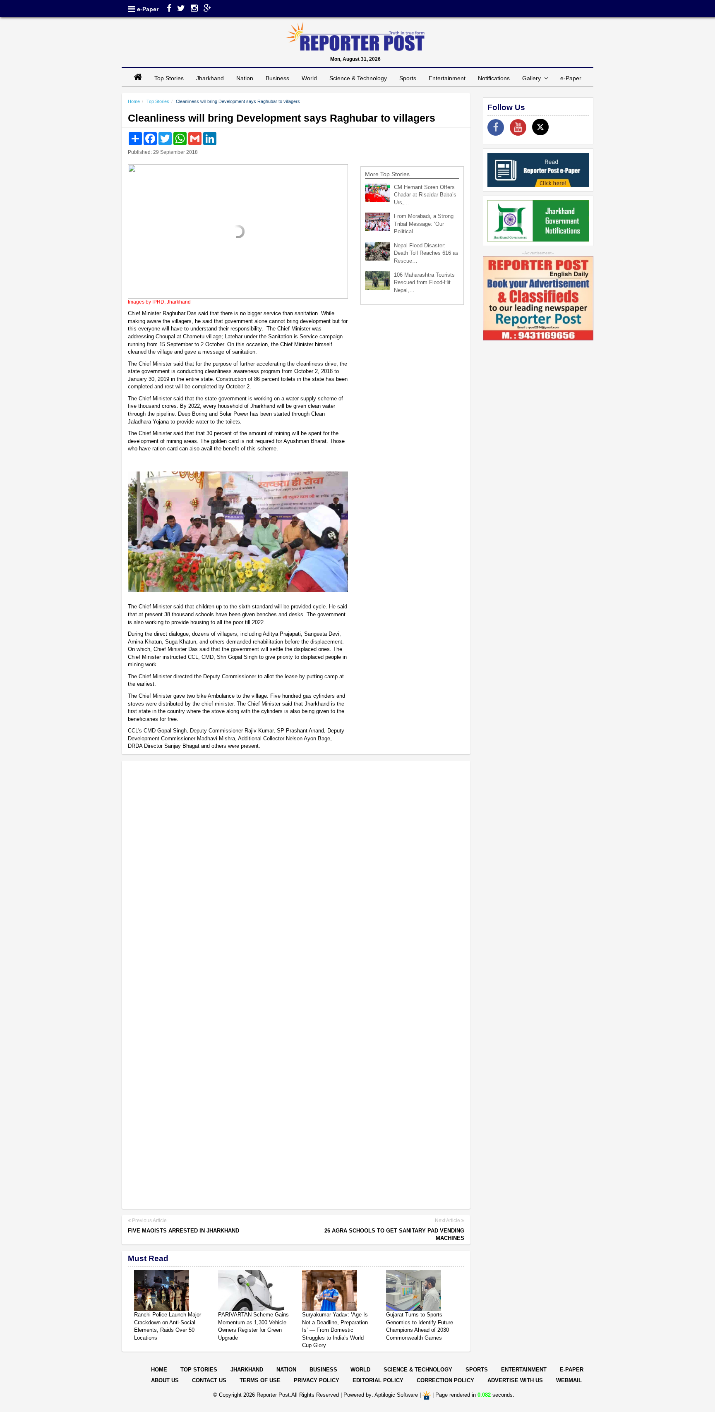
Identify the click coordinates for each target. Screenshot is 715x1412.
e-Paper (147, 9)
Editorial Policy (378, 1380)
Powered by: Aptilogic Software (380, 1395)
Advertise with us (515, 1380)
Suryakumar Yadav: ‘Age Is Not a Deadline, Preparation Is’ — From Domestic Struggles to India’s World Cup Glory (335, 1329)
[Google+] (208, 9)
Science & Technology (358, 78)
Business (277, 78)
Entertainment (447, 78)
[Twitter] (181, 9)
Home (134, 101)
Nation (244, 78)
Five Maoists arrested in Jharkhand (183, 1231)
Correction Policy (445, 1380)
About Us (165, 1380)
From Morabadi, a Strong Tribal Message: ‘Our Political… (423, 224)
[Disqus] (296, 874)
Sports (407, 78)
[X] (540, 127)
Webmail (569, 1380)
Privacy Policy (316, 1380)
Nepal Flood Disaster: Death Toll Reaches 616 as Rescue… (426, 253)
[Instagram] (194, 9)
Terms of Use (260, 1380)
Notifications (494, 78)
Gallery (533, 78)
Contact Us (209, 1380)
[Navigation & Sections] (131, 9)
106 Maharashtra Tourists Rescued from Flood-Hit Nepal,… (424, 282)
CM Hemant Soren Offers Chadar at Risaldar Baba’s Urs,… (425, 195)
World (309, 78)
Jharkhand (210, 78)
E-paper (571, 1370)
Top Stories (169, 78)
